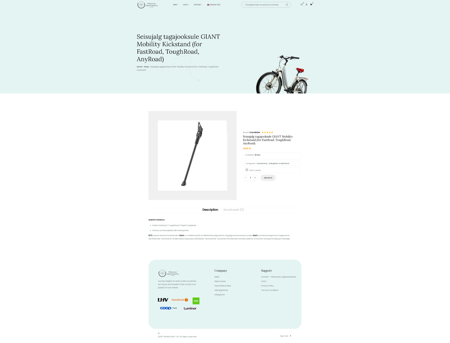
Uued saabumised (222, 285)
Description (210, 210)
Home (139, 66)
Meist (175, 5)
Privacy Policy (267, 285)
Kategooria (219, 294)
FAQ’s (263, 281)
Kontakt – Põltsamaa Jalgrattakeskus (278, 276)
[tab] (210, 210)
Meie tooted (220, 281)
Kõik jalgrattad (221, 290)
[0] (302, 4)
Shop (185, 5)
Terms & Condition (269, 290)
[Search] (287, 5)
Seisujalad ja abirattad (279, 163)
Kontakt (197, 5)
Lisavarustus (262, 163)
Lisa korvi (268, 177)
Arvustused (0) (233, 210)
